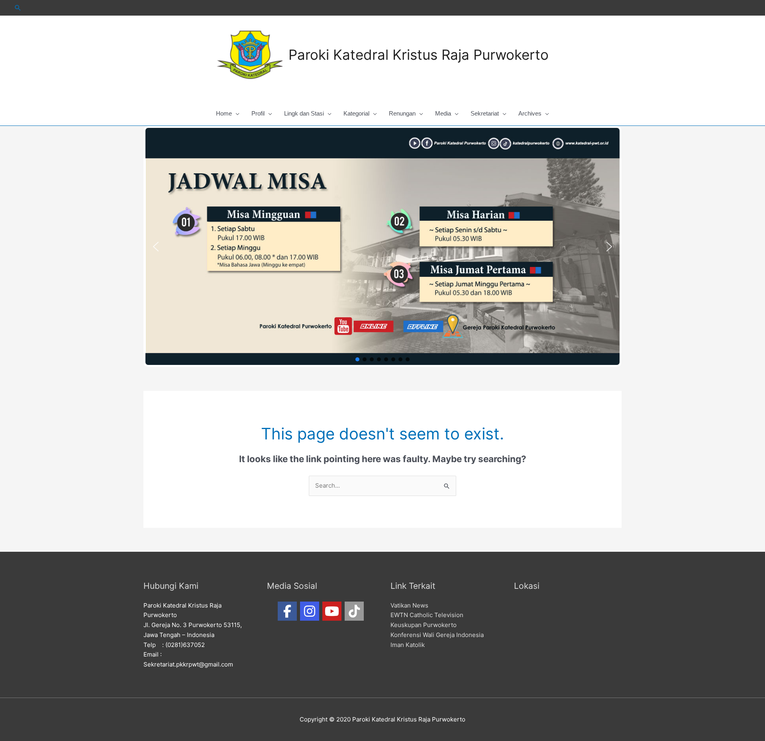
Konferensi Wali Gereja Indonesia (437, 635)
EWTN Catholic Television (426, 615)
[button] (155, 246)
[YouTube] (331, 611)
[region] (382, 246)
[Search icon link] (18, 8)
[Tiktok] (354, 611)
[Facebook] (287, 611)
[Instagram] (309, 611)
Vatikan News (409, 605)
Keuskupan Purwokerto (423, 625)
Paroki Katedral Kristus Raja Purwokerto (418, 54)
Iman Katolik (407, 645)
